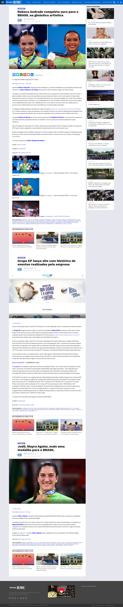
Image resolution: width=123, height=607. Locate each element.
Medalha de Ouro (36, 222)
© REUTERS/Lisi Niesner (62, 216)
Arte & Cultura (109, 605)
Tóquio (69, 223)
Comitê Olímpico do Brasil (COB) (44, 219)
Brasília (28, 83)
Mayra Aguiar (54, 544)
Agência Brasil (19, 512)
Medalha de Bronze (66, 544)
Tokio (64, 223)
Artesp (45, 408)
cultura (76, 408)
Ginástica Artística (18, 222)
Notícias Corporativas (92, 2)
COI (32, 219)
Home (28, 2)
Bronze (30, 542)
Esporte (48, 221)
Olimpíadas (59, 222)
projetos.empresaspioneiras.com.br (65, 335)
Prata (23, 223)
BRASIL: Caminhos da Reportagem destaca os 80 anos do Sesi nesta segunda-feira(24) (46, 247)
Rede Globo (71, 409)
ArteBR (40, 408)
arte (35, 408)
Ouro (14, 223)
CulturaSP (23, 409)
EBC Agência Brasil (24, 152)
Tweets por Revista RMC (88, 586)
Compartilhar (38, 75)
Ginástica (77, 221)
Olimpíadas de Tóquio (70, 222)
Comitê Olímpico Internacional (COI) (67, 219)
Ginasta (54, 221)
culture (30, 409)
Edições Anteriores (109, 2)
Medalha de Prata (49, 222)
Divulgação (22, 148)
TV (36, 411)
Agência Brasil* (20, 83)
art (32, 408)
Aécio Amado (21, 144)
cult (71, 408)
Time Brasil (58, 223)
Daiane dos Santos (18, 221)
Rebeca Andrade (31, 223)
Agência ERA (30, 405)
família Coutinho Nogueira (50, 409)
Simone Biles (50, 223)
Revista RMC (37, 2)
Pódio (18, 223)
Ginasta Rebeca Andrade (65, 221)
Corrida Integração (62, 408)
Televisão (31, 411)
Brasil (25, 219)
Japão (28, 222)
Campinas (51, 408)
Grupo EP (17, 366)
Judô (48, 544)
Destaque (28, 221)
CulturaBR (16, 409)
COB (28, 219)
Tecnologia (23, 411)
